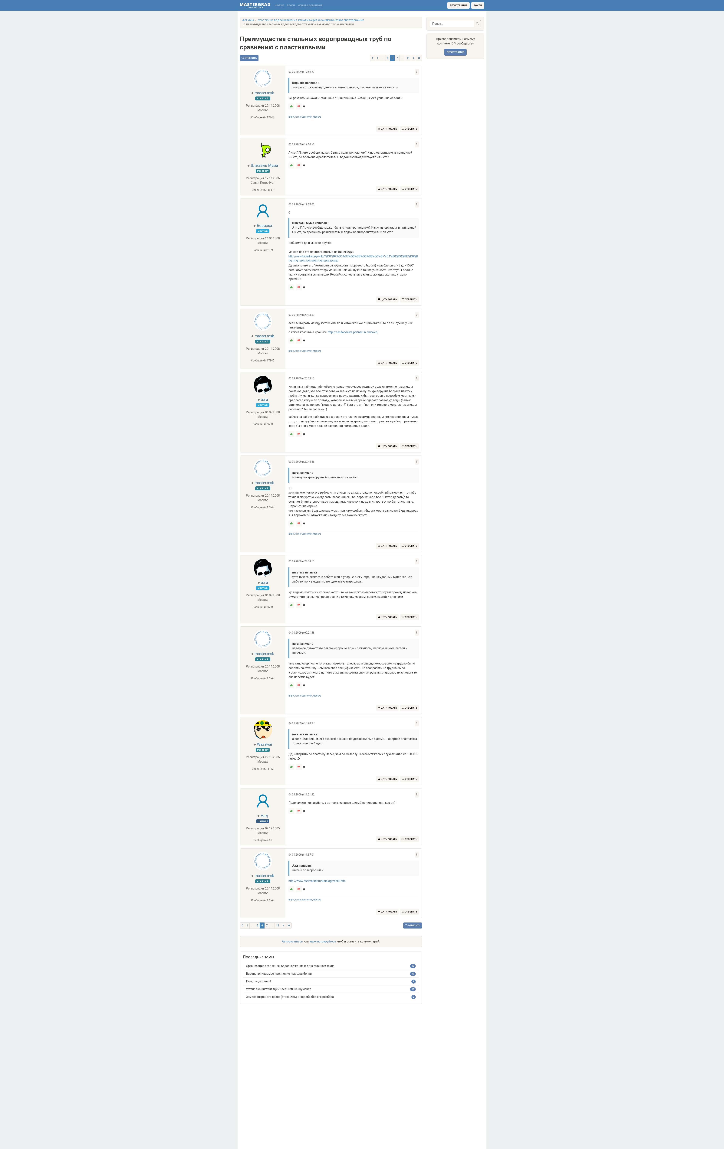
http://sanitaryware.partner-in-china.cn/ (353, 332)
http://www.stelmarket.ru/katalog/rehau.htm (317, 881)
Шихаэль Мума (264, 165)
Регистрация (458, 5)
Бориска (264, 225)
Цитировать (388, 128)
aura (264, 399)
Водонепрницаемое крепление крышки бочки (279, 973)
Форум (279, 5)
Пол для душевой (258, 981)
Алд (264, 815)
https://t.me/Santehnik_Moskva (304, 117)
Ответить (250, 58)
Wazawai (264, 744)
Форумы (248, 20)
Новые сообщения (310, 5)
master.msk (264, 93)
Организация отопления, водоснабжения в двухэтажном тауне (290, 966)
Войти (478, 5)
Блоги (291, 5)
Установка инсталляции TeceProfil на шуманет (278, 989)
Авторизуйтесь (292, 941)
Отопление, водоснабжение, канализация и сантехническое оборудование (311, 20)
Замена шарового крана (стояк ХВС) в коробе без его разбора (290, 997)
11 (408, 58)
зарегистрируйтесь (322, 941)
